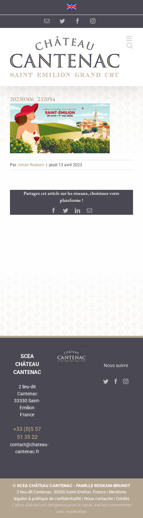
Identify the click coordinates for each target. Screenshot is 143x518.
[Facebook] (115, 381)
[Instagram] (125, 381)
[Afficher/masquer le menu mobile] (129, 38)
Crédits (122, 498)
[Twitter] (105, 381)
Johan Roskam (31, 165)
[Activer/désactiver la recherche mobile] (129, 45)
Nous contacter (98, 498)
